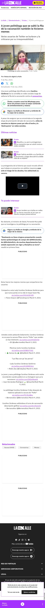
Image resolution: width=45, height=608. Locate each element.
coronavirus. (37, 96)
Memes (36, 447)
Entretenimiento (14, 20)
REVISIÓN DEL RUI (35, 7)
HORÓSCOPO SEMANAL (19, 7)
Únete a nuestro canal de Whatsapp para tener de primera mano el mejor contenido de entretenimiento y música (24, 103)
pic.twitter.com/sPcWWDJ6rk (23, 366)
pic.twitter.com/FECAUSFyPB (22, 295)
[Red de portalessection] (42, 564)
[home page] (22, 528)
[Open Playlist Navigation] (42, 604)
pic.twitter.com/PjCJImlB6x (22, 395)
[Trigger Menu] (3, 3)
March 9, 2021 (35, 298)
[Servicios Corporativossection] (42, 569)
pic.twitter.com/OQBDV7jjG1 (22, 350)
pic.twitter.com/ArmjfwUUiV (30, 406)
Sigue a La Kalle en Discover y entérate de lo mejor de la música (23, 112)
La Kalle (3, 20)
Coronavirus (24, 447)
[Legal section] (42, 574)
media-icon (22, 604)
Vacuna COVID (9, 447)
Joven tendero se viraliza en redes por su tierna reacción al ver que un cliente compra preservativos (28, 212)
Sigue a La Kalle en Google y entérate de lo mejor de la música (24, 231)
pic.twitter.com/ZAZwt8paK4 (27, 379)
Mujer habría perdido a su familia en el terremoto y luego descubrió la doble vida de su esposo (29, 156)
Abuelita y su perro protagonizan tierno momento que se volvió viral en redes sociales (28, 144)
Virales (24, 20)
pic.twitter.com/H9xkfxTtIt (29, 340)
